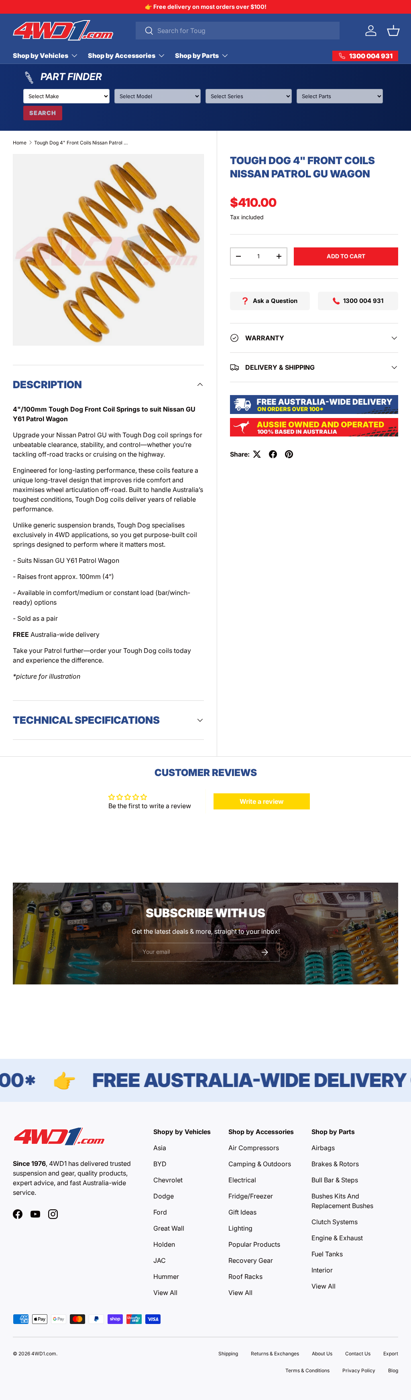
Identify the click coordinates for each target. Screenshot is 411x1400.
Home (19, 143)
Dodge (163, 1196)
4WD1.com (43, 1354)
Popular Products (254, 1244)
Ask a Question (275, 301)
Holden (164, 1244)
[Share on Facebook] (273, 454)
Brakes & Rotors (335, 1164)
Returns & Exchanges (275, 1354)
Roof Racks (245, 1276)
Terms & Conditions (307, 1370)
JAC (159, 1260)
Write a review (262, 801)
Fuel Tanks (327, 1254)
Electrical (242, 1180)
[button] (393, 30)
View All (165, 1293)
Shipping (228, 1354)
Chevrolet (168, 1180)
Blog (393, 1370)
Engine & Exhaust (337, 1238)
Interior (322, 1270)
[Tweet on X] (257, 454)
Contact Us (357, 1354)
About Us (322, 1354)
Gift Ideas (242, 1212)
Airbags (323, 1148)
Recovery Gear (250, 1260)
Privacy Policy (358, 1370)
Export (390, 1354)
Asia (159, 1148)
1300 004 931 (363, 301)
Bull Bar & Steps (334, 1180)
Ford (160, 1212)
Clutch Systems (334, 1222)
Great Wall (168, 1228)
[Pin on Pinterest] (289, 454)
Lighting (240, 1228)
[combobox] (238, 30)
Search (42, 112)
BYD (160, 1164)
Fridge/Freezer (250, 1196)
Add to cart (346, 256)
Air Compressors (253, 1148)
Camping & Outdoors (259, 1164)
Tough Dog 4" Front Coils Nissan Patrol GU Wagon (82, 143)
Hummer (166, 1276)
